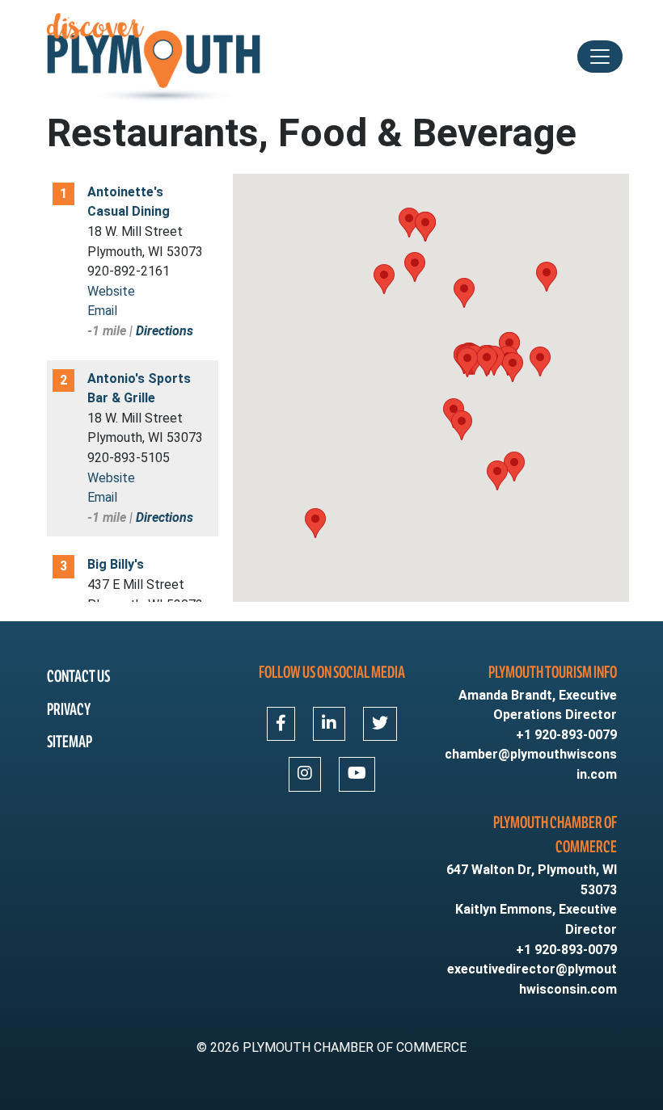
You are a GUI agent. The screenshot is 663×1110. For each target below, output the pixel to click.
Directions (164, 330)
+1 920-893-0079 (566, 734)
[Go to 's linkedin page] (329, 724)
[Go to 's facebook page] (281, 724)
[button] (487, 361)
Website (111, 291)
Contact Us (78, 676)
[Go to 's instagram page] (305, 774)
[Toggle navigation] (600, 56)
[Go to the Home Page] (155, 56)
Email (102, 310)
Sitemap (69, 742)
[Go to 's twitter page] (380, 724)
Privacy (69, 710)
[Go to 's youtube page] (357, 774)
